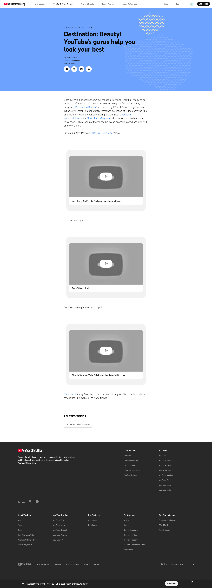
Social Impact (164, 530)
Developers (92, 525)
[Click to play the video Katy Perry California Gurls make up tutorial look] (106, 176)
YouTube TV (164, 480)
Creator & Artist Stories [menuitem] (63, 4)
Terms (96, 564)
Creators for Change (167, 520)
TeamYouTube (165, 470)
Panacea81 (125, 114)
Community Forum (25, 545)
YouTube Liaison (130, 475)
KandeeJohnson (73, 118)
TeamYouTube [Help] (132, 470)
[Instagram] (30, 501)
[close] (192, 581)
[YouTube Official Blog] (14, 4)
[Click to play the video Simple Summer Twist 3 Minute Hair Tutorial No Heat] (106, 351)
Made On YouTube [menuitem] (130, 4)
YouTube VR (128, 550)
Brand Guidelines (72, 564)
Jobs (20, 530)
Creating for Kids (130, 535)
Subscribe (203, 4)
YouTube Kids (58, 520)
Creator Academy (131, 530)
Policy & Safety (43, 564)
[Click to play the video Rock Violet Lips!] (106, 264)
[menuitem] (166, 4)
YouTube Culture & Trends (28, 540)
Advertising (92, 520)
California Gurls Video (102, 133)
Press (20, 525)
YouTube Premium (60, 535)
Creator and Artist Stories (79, 28)
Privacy (87, 564)
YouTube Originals (60, 530)
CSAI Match (163, 525)
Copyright (57, 564)
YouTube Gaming (166, 475)
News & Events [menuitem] (39, 4)
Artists (126, 520)
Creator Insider (129, 465)
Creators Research (131, 540)
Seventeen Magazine (99, 118)
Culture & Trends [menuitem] (87, 4)
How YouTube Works (26, 535)
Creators (127, 525)
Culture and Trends (78, 424)
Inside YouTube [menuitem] (108, 4)
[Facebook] (37, 501)
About (20, 520)
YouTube (127, 456)
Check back (70, 394)
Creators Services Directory (134, 545)
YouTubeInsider (165, 490)
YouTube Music (165, 485)
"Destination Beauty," (85, 107)
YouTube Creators (131, 460)
